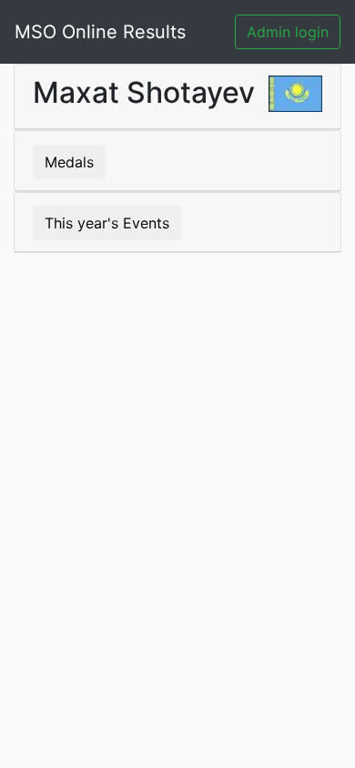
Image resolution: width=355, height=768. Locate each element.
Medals (69, 162)
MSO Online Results (100, 32)
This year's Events (107, 223)
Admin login (288, 32)
